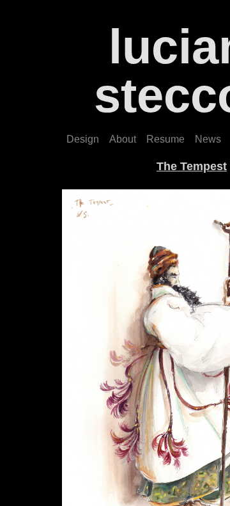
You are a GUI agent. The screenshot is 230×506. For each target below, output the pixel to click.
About (122, 139)
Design (82, 139)
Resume (165, 139)
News (208, 139)
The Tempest (192, 166)
